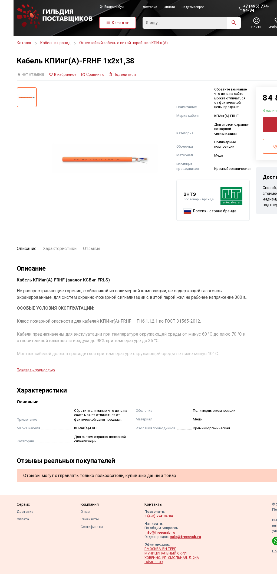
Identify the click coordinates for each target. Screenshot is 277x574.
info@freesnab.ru (159, 532)
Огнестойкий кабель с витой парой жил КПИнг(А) (123, 43)
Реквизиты (90, 519)
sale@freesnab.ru (185, 537)
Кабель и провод (55, 43)
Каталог (24, 43)
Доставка (150, 7)
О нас (85, 512)
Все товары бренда (198, 199)
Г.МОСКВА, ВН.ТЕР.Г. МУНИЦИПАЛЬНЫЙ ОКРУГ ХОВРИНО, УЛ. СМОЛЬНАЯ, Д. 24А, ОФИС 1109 (172, 555)
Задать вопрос (193, 7)
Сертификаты (92, 527)
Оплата (169, 7)
